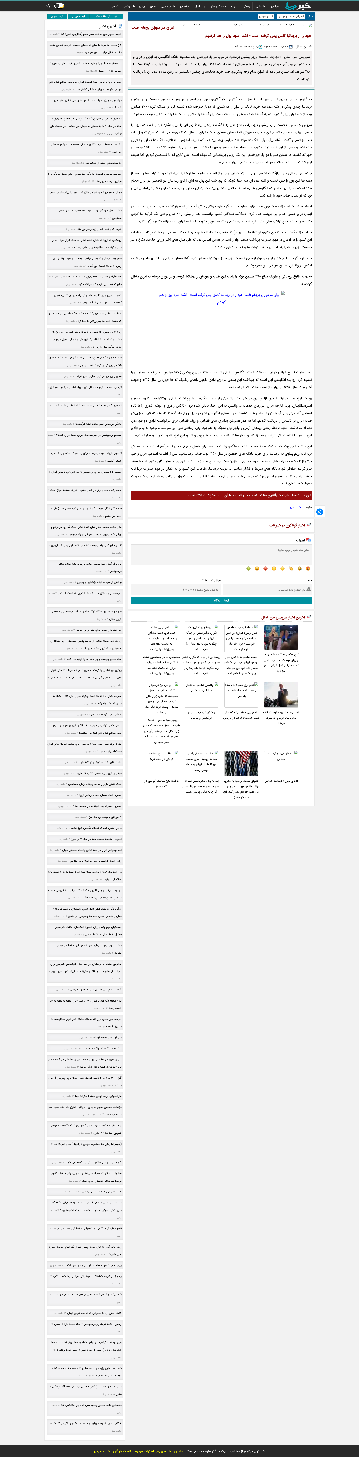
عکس (153, 6)
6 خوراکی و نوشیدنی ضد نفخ (105, 817)
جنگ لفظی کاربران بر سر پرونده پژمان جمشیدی (95, 784)
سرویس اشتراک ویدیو (150, 1451)
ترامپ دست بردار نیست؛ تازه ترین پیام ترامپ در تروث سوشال (281, 718)
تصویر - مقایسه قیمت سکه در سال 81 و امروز (96, 839)
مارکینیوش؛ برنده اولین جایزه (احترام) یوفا (98, 1096)
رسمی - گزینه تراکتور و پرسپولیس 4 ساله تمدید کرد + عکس (88, 1324)
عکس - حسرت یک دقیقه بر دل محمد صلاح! (97, 806)
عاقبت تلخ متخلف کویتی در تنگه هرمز (162, 784)
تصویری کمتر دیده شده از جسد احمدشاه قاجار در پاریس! (241, 715)
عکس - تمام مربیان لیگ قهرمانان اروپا (100, 795)
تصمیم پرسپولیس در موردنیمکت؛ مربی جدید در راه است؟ (89, 435)
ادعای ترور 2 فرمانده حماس (281, 781)
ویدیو (142, 6)
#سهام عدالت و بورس (291, 16)
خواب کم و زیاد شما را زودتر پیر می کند (99, 229)
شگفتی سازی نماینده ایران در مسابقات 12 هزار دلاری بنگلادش (87, 1423)
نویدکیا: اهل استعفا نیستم (107, 1037)
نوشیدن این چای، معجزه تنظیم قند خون (99, 773)
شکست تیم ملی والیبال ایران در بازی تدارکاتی (96, 990)
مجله (234, 6)
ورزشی (246, 6)
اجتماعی (184, 6)
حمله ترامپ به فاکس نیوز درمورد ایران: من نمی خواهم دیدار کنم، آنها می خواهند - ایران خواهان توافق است (241, 665)
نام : (309, 580)
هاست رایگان (122, 1451)
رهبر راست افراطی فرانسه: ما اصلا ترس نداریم (96, 861)
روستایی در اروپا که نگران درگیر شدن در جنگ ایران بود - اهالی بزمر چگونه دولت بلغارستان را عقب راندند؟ (201, 665)
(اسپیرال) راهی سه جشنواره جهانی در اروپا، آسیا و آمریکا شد (88, 1144)
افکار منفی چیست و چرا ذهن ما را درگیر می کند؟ (94, 659)
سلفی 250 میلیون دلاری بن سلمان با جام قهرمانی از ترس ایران (86, 472)
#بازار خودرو (266, 16)
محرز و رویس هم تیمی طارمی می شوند (99, 376)
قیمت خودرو (57, 16)
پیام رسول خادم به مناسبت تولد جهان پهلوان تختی (93, 1265)
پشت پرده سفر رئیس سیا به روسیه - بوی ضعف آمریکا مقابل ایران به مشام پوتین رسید (201, 786)
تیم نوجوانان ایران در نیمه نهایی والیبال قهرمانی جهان (92, 850)
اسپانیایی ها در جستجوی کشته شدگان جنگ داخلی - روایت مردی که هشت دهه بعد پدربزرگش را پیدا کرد (162, 665)
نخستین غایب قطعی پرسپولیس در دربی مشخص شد (91, 1405)
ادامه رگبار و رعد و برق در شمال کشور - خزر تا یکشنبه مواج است (86, 490)
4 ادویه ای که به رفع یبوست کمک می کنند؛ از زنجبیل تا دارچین (86, 545)
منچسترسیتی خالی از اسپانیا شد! (103, 163)
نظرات (300, 540)
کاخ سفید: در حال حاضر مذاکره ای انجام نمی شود (94, 1162)
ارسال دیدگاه (221, 600)
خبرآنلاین (295, 507)
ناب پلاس (129, 6)
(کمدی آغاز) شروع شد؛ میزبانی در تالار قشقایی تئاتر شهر (90, 1295)
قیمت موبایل (78, 16)
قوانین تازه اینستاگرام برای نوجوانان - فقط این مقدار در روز (89, 1228)
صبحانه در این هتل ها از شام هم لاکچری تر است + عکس (90, 593)
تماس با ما (112, 6)
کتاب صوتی (102, 1451)
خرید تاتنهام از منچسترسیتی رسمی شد (100, 1191)
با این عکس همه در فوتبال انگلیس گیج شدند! (96, 828)
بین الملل (200, 6)
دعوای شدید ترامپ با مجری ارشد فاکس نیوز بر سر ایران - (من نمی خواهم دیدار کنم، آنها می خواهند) (241, 789)
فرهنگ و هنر (218, 6)
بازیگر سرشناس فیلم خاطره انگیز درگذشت (98, 424)
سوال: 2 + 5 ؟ (211, 580)
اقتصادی (261, 6)
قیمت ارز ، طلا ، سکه (106, 16)
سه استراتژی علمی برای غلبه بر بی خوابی (99, 630)
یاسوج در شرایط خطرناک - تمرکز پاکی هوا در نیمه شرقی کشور (87, 1276)
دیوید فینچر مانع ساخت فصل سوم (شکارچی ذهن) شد (91, 34)
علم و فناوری (168, 6)
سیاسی (275, 6)
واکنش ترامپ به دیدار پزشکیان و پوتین (201, 715)
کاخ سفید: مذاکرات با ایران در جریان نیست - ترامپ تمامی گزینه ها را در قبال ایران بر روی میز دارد (281, 662)
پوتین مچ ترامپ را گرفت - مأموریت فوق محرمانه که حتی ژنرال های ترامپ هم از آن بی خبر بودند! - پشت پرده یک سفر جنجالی (161, 731)
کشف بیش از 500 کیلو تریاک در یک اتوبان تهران (94, 1313)
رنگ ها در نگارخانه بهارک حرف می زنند (100, 1048)
